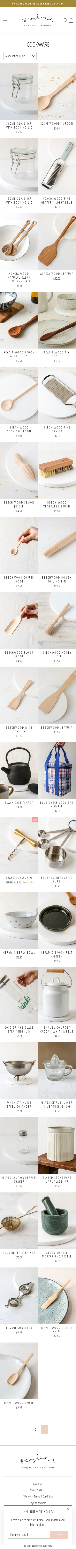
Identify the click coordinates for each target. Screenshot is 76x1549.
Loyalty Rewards (38, 1503)
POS (26, 1545)
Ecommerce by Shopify (42, 1545)
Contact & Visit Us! (38, 1490)
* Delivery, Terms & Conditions (38, 1496)
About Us (37, 1483)
